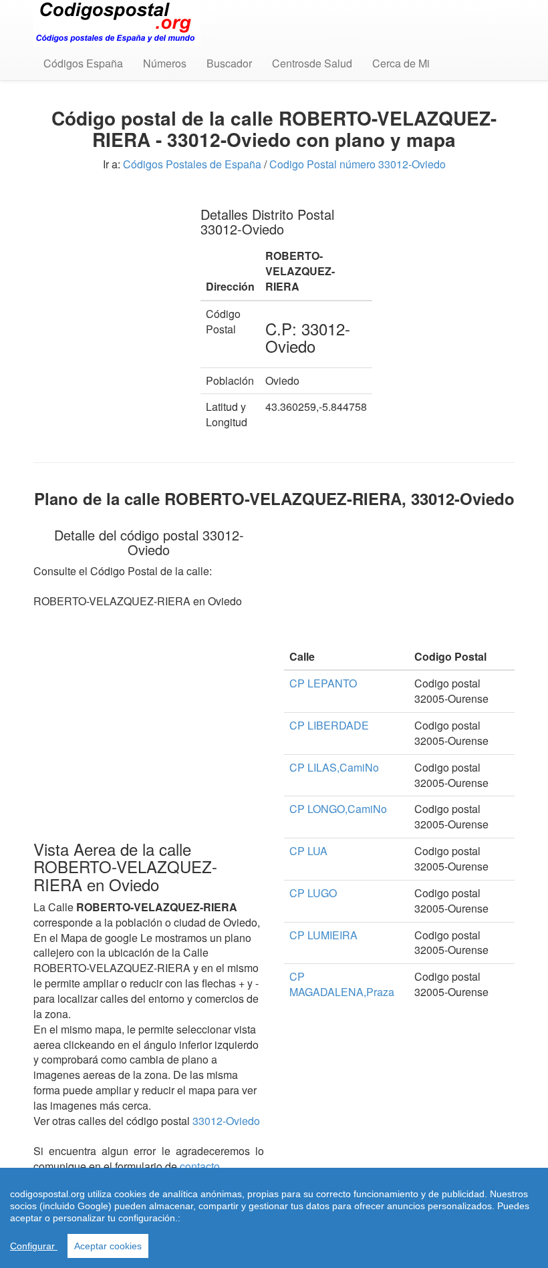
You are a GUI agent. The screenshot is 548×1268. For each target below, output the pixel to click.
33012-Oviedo (226, 1120)
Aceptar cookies (108, 1246)
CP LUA (308, 850)
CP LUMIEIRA (323, 935)
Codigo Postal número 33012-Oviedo (357, 164)
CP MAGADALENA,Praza (341, 984)
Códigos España (83, 63)
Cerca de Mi (401, 63)
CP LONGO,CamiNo (338, 808)
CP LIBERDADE (329, 725)
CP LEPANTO (323, 683)
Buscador (229, 63)
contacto (200, 1166)
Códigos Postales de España (192, 164)
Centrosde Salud (312, 63)
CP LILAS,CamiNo (334, 767)
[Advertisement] (106, 260)
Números (164, 63)
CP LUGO (313, 893)
